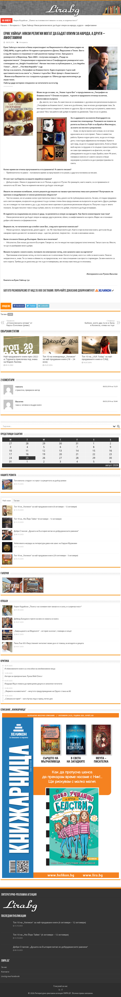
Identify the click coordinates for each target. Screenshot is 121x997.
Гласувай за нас (60, 986)
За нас (4, 967)
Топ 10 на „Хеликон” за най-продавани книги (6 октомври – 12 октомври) (45, 507)
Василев (19, 401)
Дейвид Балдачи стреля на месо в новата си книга (36, 619)
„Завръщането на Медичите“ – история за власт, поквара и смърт (43, 631)
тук (28, 280)
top (10, 314)
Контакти (5, 972)
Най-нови (7, 501)
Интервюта (14, 25)
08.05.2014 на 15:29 (110, 387)
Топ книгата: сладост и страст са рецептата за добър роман (40, 481)
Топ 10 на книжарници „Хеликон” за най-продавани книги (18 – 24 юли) (59, 359)
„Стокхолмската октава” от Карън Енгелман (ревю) (19, 323)
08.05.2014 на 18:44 (110, 401)
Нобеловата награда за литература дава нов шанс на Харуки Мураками (45, 543)
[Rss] (59, 990)
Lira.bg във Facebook (10, 976)
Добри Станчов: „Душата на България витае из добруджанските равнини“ (46, 531)
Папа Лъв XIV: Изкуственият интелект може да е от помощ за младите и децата (49, 643)
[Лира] (63, 7)
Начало (4, 25)
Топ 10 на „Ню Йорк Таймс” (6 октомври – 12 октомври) (38, 519)
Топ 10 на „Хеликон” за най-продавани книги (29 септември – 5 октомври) (46, 555)
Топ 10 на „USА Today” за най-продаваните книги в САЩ (97, 358)
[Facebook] (62, 990)
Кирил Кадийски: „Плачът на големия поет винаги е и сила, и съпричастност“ (46, 20)
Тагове (16, 501)
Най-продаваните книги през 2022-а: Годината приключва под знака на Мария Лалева (21, 359)
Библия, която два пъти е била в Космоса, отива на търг (100, 323)
